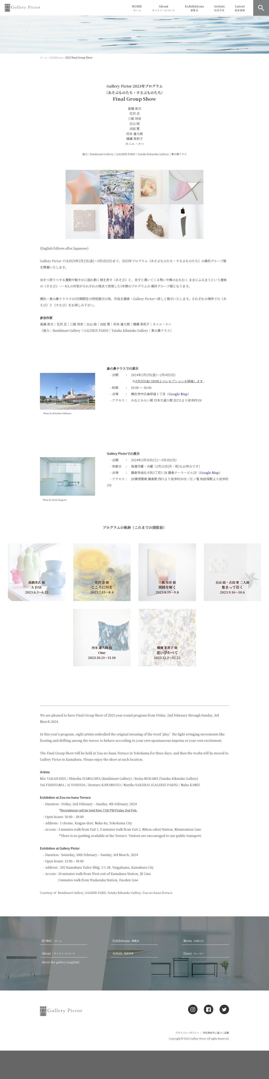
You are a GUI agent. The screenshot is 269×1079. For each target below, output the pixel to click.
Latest (240, 8)
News (193, 940)
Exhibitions (194, 8)
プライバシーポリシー (187, 1032)
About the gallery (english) (60, 962)
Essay (193, 953)
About (163, 8)
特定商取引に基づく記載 (216, 1032)
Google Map (209, 472)
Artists (219, 8)
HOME (137, 8)
